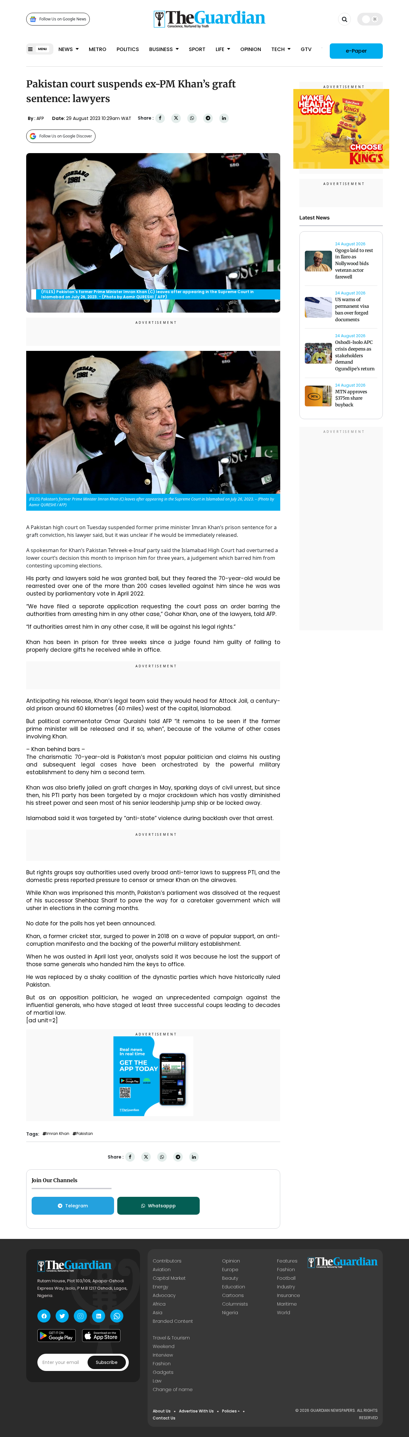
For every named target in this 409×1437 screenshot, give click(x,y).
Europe (230, 1269)
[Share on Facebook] (160, 118)
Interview (163, 1355)
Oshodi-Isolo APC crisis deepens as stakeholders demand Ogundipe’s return (354, 355)
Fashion (286, 1269)
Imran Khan (57, 1133)
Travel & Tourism (171, 1338)
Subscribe (107, 1362)
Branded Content (173, 1321)
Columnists (235, 1304)
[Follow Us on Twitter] (62, 1315)
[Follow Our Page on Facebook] (43, 1315)
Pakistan (84, 1133)
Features (287, 1261)
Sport (197, 49)
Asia (157, 1312)
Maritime (287, 1304)
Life (221, 49)
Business (161, 49)
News (66, 49)
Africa (159, 1304)
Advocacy (164, 1295)
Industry (286, 1287)
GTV (306, 49)
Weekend (163, 1346)
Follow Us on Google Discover (65, 136)
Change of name (173, 1389)
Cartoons (233, 1295)
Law (157, 1381)
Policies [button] (229, 1411)
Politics (128, 49)
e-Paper (356, 51)
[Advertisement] (341, 529)
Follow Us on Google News (62, 19)
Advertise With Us (196, 1411)
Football (286, 1278)
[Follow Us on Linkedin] (98, 1315)
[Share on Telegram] (208, 118)
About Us (162, 1411)
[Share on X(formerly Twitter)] (176, 118)
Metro (97, 49)
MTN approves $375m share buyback (351, 398)
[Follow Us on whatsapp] (116, 1315)
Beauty (230, 1278)
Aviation (162, 1269)
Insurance (288, 1295)
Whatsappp (162, 1206)
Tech (278, 49)
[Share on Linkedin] (224, 118)
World (283, 1312)
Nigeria (230, 1312)
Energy (160, 1287)
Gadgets (163, 1372)
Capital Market (169, 1278)
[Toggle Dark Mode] (370, 19)
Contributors (167, 1261)
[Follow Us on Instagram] (80, 1315)
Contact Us (164, 1418)
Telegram (76, 1206)
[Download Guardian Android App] (56, 1336)
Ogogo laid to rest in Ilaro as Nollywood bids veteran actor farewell (354, 264)
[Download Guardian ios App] (101, 1336)
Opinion (250, 49)
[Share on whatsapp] (192, 118)
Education (233, 1287)
